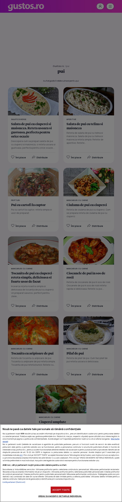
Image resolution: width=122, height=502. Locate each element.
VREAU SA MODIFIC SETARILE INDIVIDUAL (60, 496)
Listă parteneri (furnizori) (14, 482)
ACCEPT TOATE (61, 489)
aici (21, 455)
